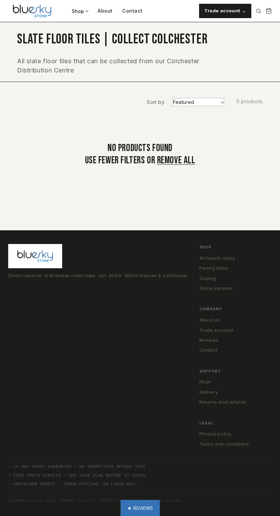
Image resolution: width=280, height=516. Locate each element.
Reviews (209, 340)
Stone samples (216, 288)
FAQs (205, 381)
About (105, 11)
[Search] (258, 11)
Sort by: (156, 102)
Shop (78, 11)
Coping (207, 278)
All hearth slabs (217, 258)
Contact (132, 11)
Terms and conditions (224, 444)
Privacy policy (215, 433)
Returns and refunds (223, 402)
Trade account (216, 330)
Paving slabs (213, 268)
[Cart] (269, 11)
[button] (140, 508)
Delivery (208, 392)
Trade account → (225, 10)
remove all (176, 160)
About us (209, 320)
